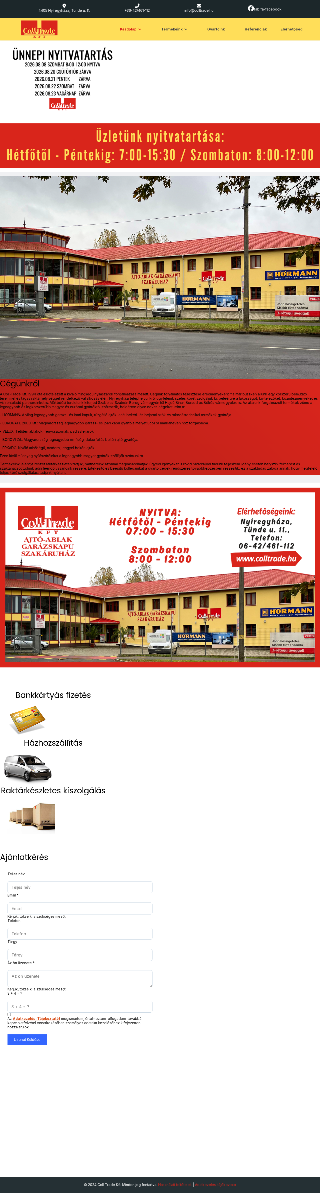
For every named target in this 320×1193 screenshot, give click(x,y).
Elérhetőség (291, 29)
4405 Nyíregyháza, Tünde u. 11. (64, 10)
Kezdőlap (128, 29)
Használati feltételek (175, 1185)
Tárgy (12, 942)
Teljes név (16, 874)
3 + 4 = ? (15, 993)
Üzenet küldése (27, 1039)
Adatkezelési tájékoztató (215, 1185)
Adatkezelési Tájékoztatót (36, 1018)
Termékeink (171, 29)
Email (13, 895)
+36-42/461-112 (137, 10)
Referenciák (256, 29)
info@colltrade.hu (199, 10)
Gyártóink (216, 29)
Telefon (14, 921)
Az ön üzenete (21, 963)
